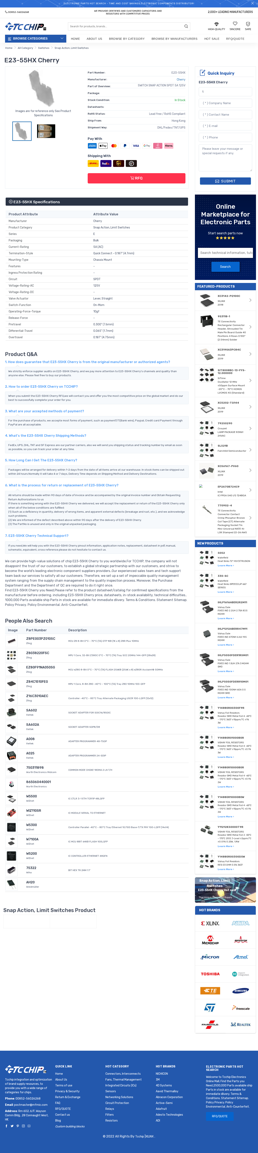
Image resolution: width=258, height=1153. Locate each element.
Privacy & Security (67, 1091)
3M (158, 1079)
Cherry (181, 79)
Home (75, 38)
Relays (109, 1109)
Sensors (110, 1091)
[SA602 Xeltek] (11, 712)
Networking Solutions (119, 1097)
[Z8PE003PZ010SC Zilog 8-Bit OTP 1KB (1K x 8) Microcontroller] (11, 640)
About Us (94, 38)
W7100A (32, 839)
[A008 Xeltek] (11, 741)
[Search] (186, 27)
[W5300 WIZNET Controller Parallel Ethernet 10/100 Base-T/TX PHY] (11, 827)
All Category (25, 47)
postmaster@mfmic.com (31, 1105)
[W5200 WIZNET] (11, 855)
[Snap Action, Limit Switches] (26, 921)
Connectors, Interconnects (123, 1074)
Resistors (111, 1120)
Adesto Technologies (169, 1114)
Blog (58, 1120)
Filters (109, 1114)
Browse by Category (127, 38)
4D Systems (164, 1085)
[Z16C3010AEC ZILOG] (11, 698)
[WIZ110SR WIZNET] (11, 812)
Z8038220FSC (37, 653)
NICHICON (162, 1074)
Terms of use (63, 1085)
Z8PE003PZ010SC (40, 639)
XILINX (150, 1136)
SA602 (31, 710)
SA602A (32, 725)
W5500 (31, 796)
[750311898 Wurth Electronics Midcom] (11, 769)
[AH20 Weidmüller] (11, 884)
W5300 (31, 825)
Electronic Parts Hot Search (224, 1068)
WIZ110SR (33, 811)
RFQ (138, 178)
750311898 (35, 768)
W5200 (31, 854)
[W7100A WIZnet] (11, 841)
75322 (31, 868)
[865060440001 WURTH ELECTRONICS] (11, 784)
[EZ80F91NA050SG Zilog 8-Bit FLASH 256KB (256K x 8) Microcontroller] (11, 669)
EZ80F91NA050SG (40, 667)
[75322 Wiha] (11, 870)
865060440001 (38, 782)
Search (225, 267)
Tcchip (139, 1136)
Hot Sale (212, 38)
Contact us (62, 1114)
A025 (30, 753)
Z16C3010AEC (37, 696)
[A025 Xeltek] (11, 755)
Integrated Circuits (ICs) (120, 1085)
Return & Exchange (67, 1097)
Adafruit (161, 1109)
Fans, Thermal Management (123, 1079)
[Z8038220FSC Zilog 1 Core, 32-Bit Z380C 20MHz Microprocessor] (11, 655)
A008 (30, 739)
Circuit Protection (117, 1103)
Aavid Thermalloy (167, 1091)
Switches (43, 47)
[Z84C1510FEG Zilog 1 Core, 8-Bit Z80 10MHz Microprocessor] (11, 683)
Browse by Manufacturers (175, 38)
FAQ (57, 1103)
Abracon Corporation (169, 1097)
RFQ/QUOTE (235, 38)
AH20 (30, 882)
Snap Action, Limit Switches (72, 47)
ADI (158, 1120)
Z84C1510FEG (37, 682)
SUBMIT (228, 181)
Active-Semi (164, 1103)
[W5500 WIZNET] (11, 798)
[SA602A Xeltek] (11, 726)
